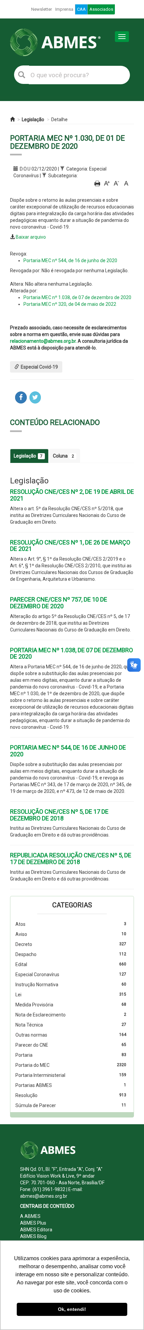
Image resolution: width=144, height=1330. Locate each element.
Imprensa (64, 9)
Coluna (63, 456)
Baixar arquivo (31, 237)
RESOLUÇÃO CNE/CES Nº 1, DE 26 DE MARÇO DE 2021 (70, 546)
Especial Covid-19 (39, 367)
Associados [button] (101, 9)
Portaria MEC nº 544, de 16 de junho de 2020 (70, 260)
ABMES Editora (36, 1229)
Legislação (33, 119)
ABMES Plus (33, 1223)
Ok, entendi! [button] (72, 1309)
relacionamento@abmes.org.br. (43, 341)
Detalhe (59, 119)
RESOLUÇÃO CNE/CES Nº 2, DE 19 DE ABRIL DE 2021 (72, 495)
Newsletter (41, 9)
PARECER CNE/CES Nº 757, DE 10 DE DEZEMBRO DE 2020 (58, 603)
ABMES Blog (33, 1236)
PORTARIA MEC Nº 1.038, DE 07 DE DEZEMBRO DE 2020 (71, 653)
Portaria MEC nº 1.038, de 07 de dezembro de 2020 (77, 297)
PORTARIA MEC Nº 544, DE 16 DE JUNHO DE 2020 (68, 751)
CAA (81, 9)
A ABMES (30, 1216)
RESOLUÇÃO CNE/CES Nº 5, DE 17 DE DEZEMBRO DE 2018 (59, 815)
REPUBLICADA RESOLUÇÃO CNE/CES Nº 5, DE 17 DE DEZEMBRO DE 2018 (70, 858)
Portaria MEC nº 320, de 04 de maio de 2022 (69, 304)
